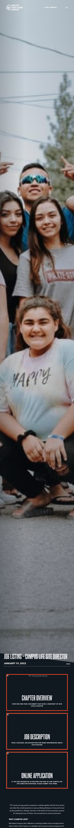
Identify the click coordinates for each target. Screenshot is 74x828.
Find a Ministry (51, 7)
